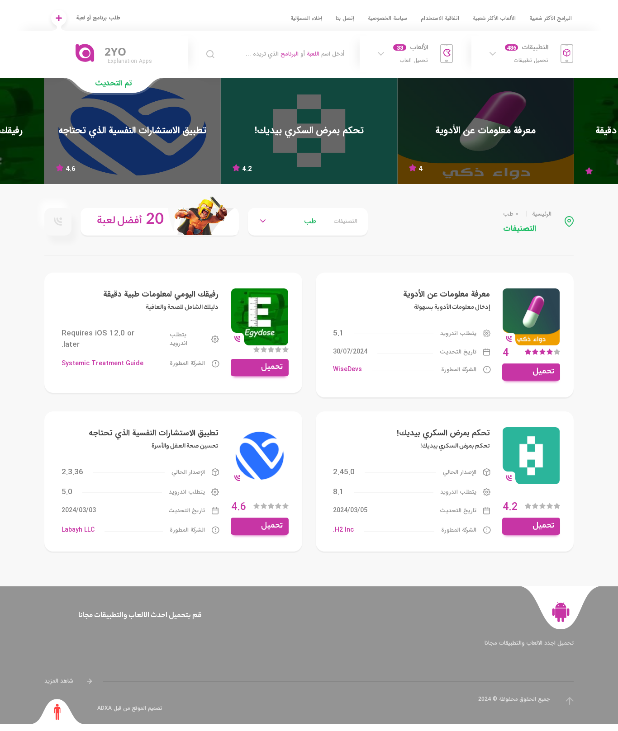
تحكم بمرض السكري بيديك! (443, 433)
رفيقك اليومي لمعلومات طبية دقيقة (161, 294)
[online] (58, 221)
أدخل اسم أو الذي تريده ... (295, 54)
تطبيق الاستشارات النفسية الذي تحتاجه (154, 433)
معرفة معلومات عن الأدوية (446, 294)
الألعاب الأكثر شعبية (494, 18)
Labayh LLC (78, 530)
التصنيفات (345, 221)
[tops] (160, 222)
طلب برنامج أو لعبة (98, 18)
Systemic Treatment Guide (102, 363)
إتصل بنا (345, 18)
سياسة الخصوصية (387, 18)
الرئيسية (541, 214)
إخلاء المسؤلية (306, 18)
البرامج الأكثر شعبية (550, 18)
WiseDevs (347, 369)
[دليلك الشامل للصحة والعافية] (259, 316)
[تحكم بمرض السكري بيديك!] (309, 131)
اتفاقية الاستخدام (440, 18)
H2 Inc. (343, 530)
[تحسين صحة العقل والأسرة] (132, 131)
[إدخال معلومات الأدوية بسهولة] (485, 131)
